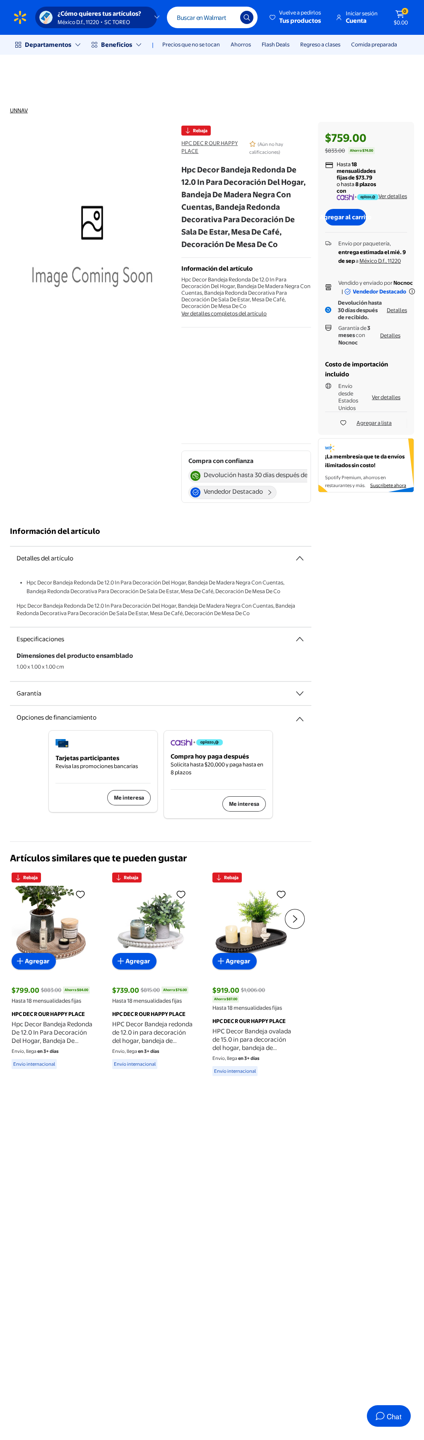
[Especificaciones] (300, 639)
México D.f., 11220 (380, 260)
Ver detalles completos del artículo (224, 313)
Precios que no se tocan (191, 44)
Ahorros (241, 44)
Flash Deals (275, 44)
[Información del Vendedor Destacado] (412, 291)
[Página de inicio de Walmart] (20, 17)
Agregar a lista (374, 422)
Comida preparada (374, 44)
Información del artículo (55, 531)
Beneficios (116, 44)
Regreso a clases (320, 44)
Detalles (397, 310)
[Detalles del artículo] (300, 558)
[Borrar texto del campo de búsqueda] (228, 17)
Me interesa (129, 797)
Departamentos (48, 44)
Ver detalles (392, 196)
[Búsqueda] (246, 17)
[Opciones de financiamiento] (300, 715)
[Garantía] (300, 693)
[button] (296, 17)
